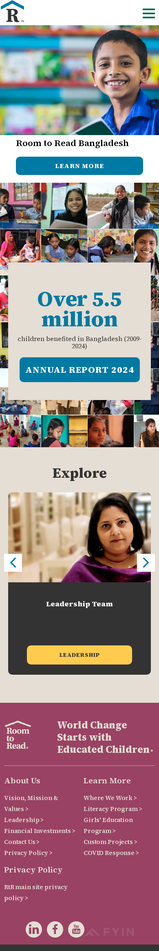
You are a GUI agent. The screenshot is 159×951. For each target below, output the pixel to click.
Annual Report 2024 (79, 369)
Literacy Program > (113, 809)
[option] (79, 583)
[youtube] (73, 931)
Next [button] (146, 563)
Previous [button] (13, 563)
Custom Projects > (110, 841)
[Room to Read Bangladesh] (12, 11)
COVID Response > (111, 852)
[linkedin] (34, 931)
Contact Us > (22, 841)
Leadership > (24, 819)
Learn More (79, 165)
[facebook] (52, 931)
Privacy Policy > (28, 852)
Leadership (80, 655)
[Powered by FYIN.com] (109, 931)
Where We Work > (110, 798)
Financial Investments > (39, 830)
